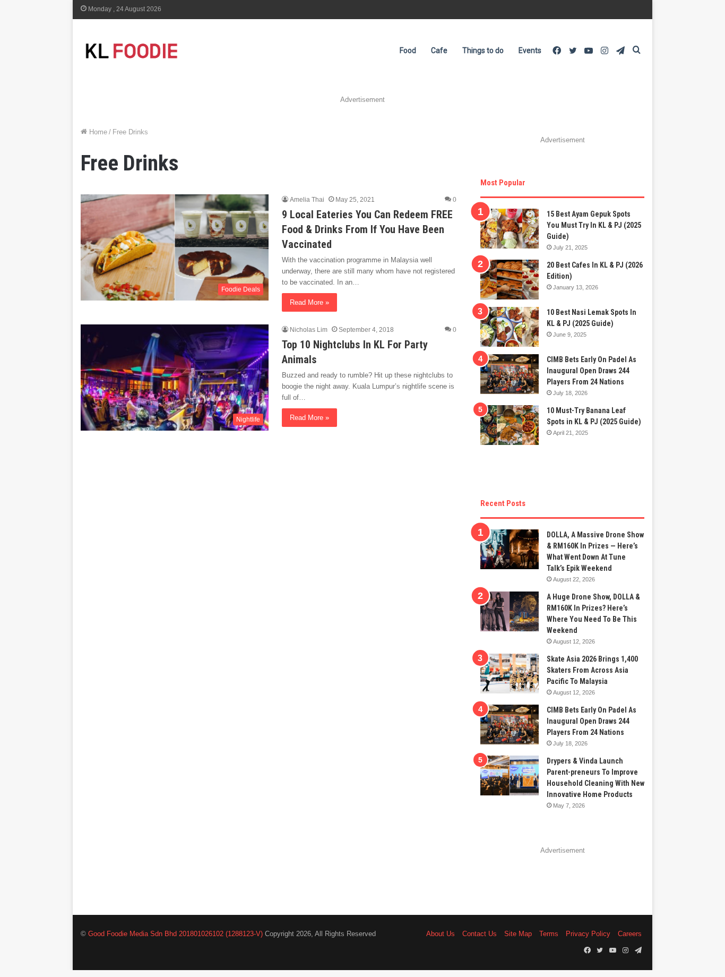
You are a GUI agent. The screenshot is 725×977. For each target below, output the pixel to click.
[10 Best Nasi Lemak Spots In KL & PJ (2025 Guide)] (509, 327)
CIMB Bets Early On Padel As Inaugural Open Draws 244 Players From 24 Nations (591, 370)
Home (97, 132)
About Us (440, 934)
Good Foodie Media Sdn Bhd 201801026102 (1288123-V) (175, 934)
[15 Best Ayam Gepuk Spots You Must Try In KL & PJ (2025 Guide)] (509, 228)
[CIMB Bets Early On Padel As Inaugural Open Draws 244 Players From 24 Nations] (509, 374)
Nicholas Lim (308, 329)
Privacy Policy (588, 934)
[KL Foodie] (173, 50)
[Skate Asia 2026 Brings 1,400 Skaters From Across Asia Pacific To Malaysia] (509, 673)
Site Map (518, 934)
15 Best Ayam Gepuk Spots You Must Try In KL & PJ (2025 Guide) (594, 225)
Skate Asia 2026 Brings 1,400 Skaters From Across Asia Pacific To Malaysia (592, 670)
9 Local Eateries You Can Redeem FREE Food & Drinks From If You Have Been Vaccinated (367, 229)
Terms (548, 934)
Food (408, 50)
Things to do (483, 50)
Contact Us (479, 934)
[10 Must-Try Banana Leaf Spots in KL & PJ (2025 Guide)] (509, 425)
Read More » (309, 302)
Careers (630, 934)
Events (530, 50)
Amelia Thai (307, 199)
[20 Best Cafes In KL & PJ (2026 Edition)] (509, 279)
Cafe (439, 50)
